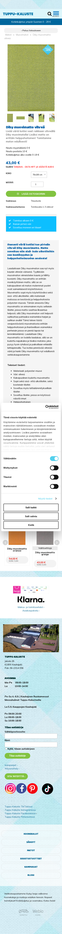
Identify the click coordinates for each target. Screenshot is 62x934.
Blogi (31, 875)
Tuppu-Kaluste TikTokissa (18, 806)
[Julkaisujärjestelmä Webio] (37, 915)
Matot (8, 34)
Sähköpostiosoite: (15, 731)
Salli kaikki (31, 507)
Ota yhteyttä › (16, 776)
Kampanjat (31, 867)
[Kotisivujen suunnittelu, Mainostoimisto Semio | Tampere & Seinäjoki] (25, 915)
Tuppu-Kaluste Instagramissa (20, 810)
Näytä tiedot (45, 498)
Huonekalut (31, 834)
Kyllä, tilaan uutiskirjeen (21, 748)
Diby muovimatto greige (45, 554)
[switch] (54, 467)
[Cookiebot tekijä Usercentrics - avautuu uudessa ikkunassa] (45, 407)
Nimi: (7, 740)
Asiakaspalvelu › (30, 610)
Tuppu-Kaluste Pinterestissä (20, 816)
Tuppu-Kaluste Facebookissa (20, 813)
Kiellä (31, 525)
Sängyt (30, 842)
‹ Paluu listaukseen (31, 30)
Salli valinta (31, 516)
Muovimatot (22, 34)
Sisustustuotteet (31, 859)
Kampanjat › (11, 765)
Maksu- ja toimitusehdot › (31, 607)
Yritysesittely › (12, 768)
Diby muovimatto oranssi (17, 550)
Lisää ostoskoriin (33, 193)
